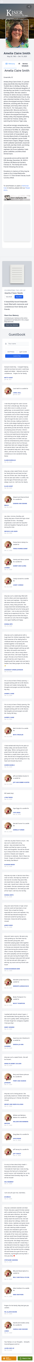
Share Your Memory (12, 325)
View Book (9, 297)
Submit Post (17, 356)
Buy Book (19, 297)
